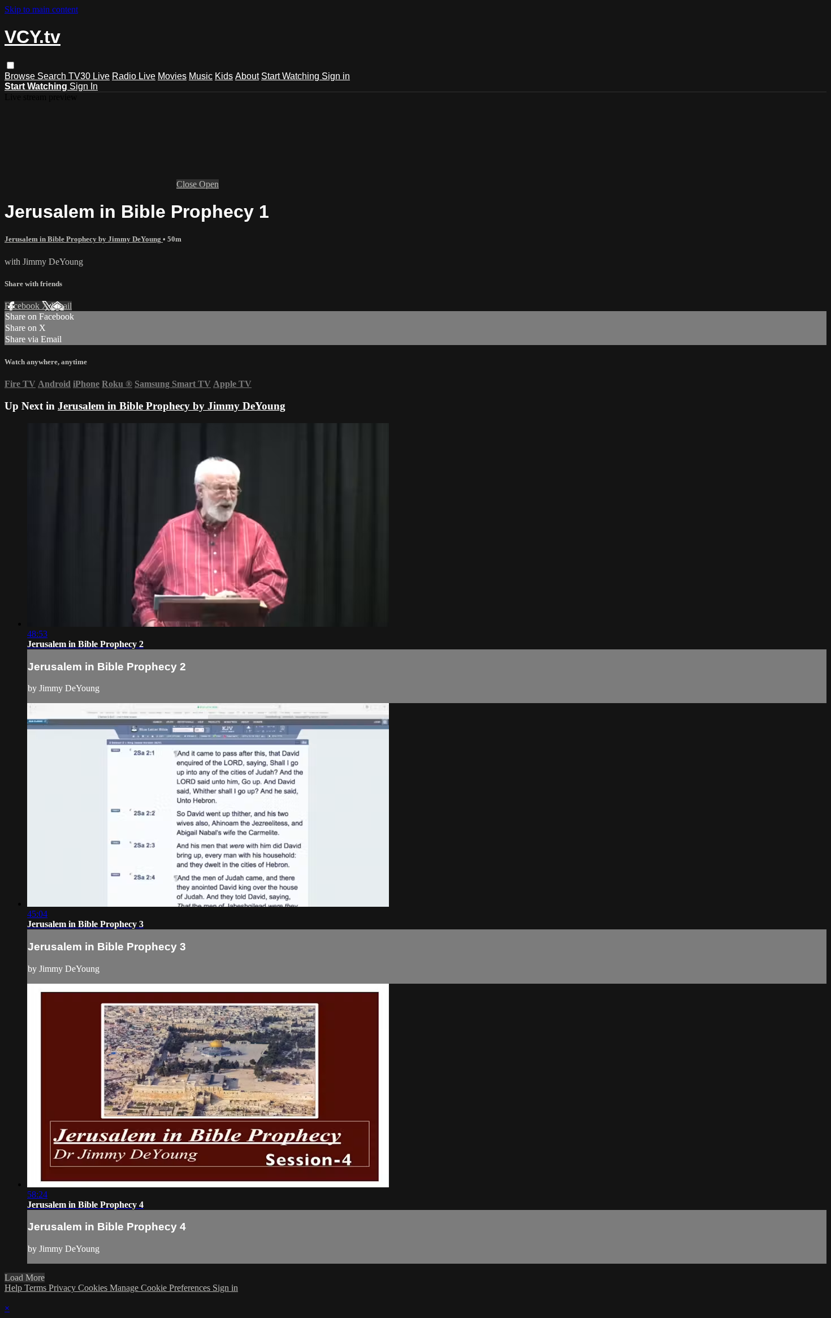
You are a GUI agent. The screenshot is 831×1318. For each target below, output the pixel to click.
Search (52, 76)
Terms (36, 1288)
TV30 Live (89, 76)
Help (14, 1288)
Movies (172, 76)
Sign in (336, 76)
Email (61, 306)
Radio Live (133, 76)
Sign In (84, 86)
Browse (21, 76)
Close (187, 184)
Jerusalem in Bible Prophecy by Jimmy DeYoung (84, 239)
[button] (10, 65)
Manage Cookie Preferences (161, 1288)
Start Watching (291, 76)
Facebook (23, 306)
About (247, 76)
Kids (224, 76)
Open (209, 184)
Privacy (63, 1288)
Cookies (94, 1288)
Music (201, 76)
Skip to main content (41, 9)
